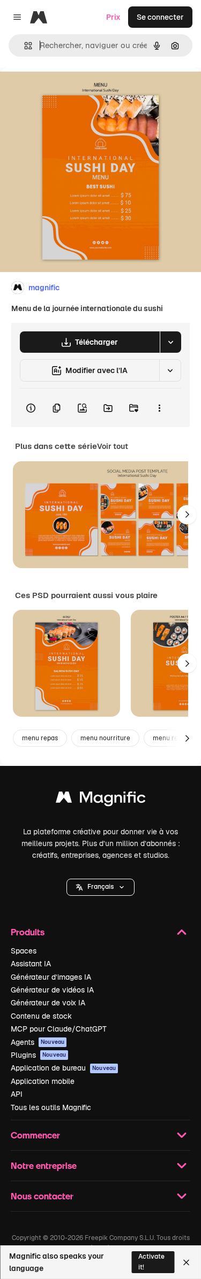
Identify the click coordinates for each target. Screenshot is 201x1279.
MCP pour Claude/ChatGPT (59, 1029)
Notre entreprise (44, 1165)
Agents (37, 1042)
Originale (71, 92)
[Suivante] (187, 514)
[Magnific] (101, 800)
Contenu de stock (41, 1016)
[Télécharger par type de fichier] (170, 342)
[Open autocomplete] (24, 46)
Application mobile (43, 1081)
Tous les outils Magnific (51, 1107)
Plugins (38, 1055)
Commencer (35, 1135)
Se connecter (160, 17)
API (17, 1094)
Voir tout (112, 446)
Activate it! (151, 1261)
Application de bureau (63, 1068)
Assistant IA (31, 963)
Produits (27, 931)
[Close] (186, 1262)
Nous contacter (42, 1196)
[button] (100, 887)
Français (100, 886)
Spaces (23, 951)
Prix (113, 17)
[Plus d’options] (159, 407)
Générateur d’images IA (51, 977)
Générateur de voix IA (48, 1002)
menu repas (40, 738)
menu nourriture (105, 738)
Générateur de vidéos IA (52, 990)
